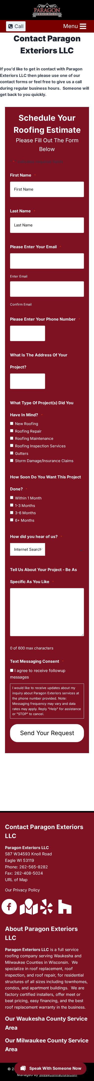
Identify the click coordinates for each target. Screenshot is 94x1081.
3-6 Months (25, 513)
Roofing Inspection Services (40, 446)
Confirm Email (21, 304)
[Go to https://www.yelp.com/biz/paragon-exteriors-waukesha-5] (46, 907)
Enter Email (18, 276)
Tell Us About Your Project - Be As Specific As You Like (43, 575)
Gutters (21, 453)
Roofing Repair (28, 431)
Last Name (22, 210)
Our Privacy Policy (22, 889)
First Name (23, 175)
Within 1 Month (28, 498)
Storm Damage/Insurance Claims (44, 461)
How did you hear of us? (36, 536)
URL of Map (16, 879)
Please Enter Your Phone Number (45, 319)
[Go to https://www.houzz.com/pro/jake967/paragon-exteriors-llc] (65, 907)
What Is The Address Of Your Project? (38, 360)
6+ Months (24, 520)
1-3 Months (25, 505)
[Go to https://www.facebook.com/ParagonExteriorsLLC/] (9, 907)
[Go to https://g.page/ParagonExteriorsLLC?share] (28, 907)
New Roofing (26, 424)
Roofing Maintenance (34, 438)
